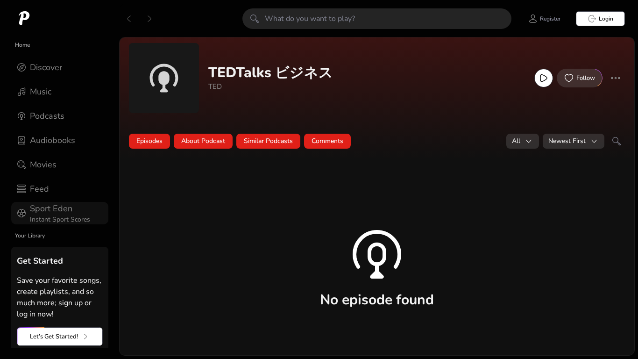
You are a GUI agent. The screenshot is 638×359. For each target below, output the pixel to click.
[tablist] (377, 141)
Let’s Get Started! (54, 336)
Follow (585, 78)
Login (606, 18)
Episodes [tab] (149, 140)
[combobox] (522, 141)
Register (550, 18)
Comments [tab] (327, 140)
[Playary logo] (24, 18)
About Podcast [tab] (203, 140)
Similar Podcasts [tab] (268, 140)
